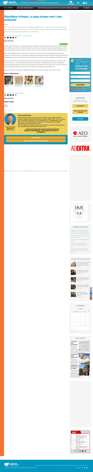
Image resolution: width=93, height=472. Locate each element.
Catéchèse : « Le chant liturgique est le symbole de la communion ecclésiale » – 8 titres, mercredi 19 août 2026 (80, 232)
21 (83, 322)
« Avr (72, 331)
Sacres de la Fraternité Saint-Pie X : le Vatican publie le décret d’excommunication (83, 264)
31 (72, 328)
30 (88, 325)
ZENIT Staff (18, 35)
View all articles (8, 110)
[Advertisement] (36, 157)
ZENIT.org (39, 27)
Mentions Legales (65, 465)
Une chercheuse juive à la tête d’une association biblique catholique (46, 8)
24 (72, 325)
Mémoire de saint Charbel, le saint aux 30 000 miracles (83, 286)
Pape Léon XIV (24, 2)
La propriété (49, 465)
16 (88, 320)
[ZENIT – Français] (12, 3)
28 (83, 325)
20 (80, 322)
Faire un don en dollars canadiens (36, 141)
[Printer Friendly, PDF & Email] (64, 44)
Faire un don (55, 2)
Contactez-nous (83, 465)
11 (74, 320)
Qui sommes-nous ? (40, 465)
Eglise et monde (41, 2)
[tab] (75, 432)
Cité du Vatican (32, 2)
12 (77, 320)
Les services (57, 465)
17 (72, 322)
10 (72, 320)
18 (74, 322)
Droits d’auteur (74, 465)
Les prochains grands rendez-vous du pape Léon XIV (74, 357)
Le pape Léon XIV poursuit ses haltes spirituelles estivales (74, 368)
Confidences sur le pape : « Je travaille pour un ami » (83, 271)
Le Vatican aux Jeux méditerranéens (79, 239)
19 (77, 322)
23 (88, 322)
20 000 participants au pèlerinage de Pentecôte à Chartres (82, 294)
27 (80, 325)
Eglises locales (27, 35)
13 (80, 320)
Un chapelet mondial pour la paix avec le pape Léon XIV (83, 278)
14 (83, 320)
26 (77, 325)
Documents (49, 2)
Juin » (75, 331)
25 (74, 325)
